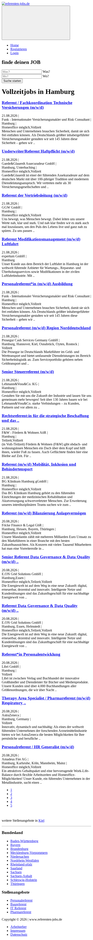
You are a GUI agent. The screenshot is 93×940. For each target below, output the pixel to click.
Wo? (46, 76)
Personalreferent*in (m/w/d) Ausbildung (37, 284)
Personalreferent (21, 900)
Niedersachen (19, 856)
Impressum (17, 930)
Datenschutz (18, 934)
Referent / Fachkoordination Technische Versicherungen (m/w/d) (37, 105)
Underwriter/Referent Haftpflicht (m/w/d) (38, 151)
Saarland (16, 868)
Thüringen (17, 884)
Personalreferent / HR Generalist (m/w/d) (38, 747)
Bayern (15, 845)
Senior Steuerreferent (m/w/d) (28, 371)
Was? (46, 71)
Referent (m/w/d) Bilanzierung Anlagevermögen (44, 513)
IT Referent (18, 908)
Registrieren (18, 49)
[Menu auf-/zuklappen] (36, 23)
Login (14, 53)
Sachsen (16, 872)
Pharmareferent (20, 912)
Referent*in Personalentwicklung (31, 654)
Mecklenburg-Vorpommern (29, 853)
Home (14, 45)
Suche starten (12, 80)
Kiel (41, 820)
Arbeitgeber (18, 927)
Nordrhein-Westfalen (24, 860)
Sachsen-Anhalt (21, 876)
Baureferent (18, 904)
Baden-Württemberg (24, 841)
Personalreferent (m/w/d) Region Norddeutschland (46, 328)
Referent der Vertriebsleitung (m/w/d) (34, 195)
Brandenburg (19, 849)
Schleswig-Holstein (23, 880)
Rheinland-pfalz (21, 864)
